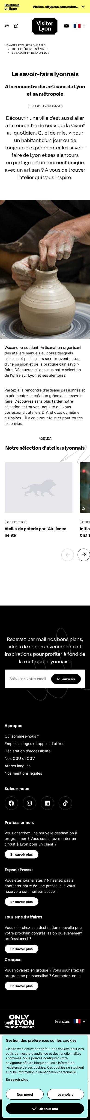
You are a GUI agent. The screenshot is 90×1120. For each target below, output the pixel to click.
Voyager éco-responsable (25, 45)
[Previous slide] (67, 555)
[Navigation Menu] (7, 26)
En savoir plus (21, 854)
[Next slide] (84, 555)
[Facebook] (11, 803)
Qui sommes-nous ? (22, 736)
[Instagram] (29, 803)
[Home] (45, 26)
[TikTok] (65, 803)
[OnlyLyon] (19, 1021)
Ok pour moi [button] (48, 1108)
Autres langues (17, 765)
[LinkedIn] (47, 803)
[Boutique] (66, 26)
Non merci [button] (25, 1094)
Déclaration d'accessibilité (28, 751)
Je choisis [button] (65, 1094)
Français (62, 1021)
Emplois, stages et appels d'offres (34, 743)
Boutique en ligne (12, 6)
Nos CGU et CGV (20, 758)
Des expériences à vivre (30, 49)
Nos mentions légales (23, 773)
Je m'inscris (66, 679)
